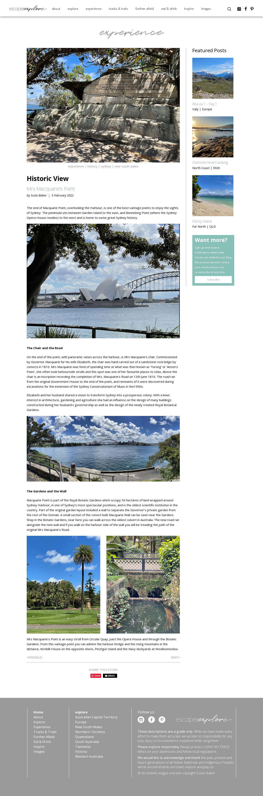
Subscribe (213, 279)
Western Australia (89, 756)
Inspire (189, 9)
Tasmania (82, 746)
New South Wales (88, 727)
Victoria (81, 751)
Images (206, 9)
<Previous (34, 657)
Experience (94, 9)
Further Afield (144, 9)
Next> (175, 657)
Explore (73, 9)
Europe (81, 722)
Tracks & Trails (118, 9)
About (56, 9)
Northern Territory (90, 732)
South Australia (87, 741)
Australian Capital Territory (96, 717)
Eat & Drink (169, 9)
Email (111, 675)
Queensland (84, 737)
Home (38, 712)
